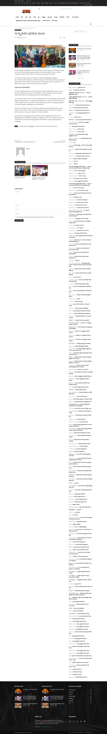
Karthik (70, 483)
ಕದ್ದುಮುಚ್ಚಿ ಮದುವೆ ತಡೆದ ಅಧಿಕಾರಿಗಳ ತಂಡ (83, 153)
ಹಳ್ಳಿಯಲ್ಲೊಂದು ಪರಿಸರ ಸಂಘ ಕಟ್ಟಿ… (82, 218)
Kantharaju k (72, 454)
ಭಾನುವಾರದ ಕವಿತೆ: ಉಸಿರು (79, 225)
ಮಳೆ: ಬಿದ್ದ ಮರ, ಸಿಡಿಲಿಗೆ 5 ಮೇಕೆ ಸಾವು (82, 156)
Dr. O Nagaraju (72, 571)
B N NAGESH (71, 119)
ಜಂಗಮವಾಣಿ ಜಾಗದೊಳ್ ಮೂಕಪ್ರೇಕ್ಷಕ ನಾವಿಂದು (82, 401)
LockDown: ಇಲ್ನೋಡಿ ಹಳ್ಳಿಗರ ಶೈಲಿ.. (80, 526)
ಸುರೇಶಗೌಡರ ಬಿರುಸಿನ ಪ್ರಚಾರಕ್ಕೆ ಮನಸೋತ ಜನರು (25, 142)
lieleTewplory (72, 214)
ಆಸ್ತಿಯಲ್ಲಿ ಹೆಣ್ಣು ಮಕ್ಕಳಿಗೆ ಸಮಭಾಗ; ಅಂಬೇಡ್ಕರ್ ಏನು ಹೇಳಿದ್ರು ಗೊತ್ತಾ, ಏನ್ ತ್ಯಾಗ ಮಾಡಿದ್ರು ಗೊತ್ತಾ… (80, 264)
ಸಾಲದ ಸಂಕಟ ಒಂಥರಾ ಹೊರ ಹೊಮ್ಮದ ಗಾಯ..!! (83, 408)
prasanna (71, 110)
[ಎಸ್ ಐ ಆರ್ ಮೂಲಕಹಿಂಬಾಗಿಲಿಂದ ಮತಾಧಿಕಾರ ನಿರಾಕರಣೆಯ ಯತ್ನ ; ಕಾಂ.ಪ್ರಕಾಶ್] (72, 72)
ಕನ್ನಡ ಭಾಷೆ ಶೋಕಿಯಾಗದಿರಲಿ (79, 494)
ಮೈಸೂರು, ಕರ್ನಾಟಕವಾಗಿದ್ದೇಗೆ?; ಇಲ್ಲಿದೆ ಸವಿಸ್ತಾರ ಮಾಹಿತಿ (81, 655)
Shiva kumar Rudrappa (74, 322)
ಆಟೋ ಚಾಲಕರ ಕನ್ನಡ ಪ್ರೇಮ (79, 608)
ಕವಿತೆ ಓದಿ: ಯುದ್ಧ (82, 175)
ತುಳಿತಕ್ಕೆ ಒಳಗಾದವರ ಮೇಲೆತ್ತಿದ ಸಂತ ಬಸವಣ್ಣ (82, 432)
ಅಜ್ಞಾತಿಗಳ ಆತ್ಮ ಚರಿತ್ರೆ (76, 524)
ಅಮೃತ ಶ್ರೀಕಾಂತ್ (72, 509)
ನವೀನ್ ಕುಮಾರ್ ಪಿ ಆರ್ (73, 404)
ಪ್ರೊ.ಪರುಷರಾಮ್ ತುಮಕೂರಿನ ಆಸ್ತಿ (78, 126)
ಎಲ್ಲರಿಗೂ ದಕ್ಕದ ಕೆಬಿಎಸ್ (77, 669)
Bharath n (71, 320)
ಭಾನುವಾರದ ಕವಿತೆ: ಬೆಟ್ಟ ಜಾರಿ (82, 199)
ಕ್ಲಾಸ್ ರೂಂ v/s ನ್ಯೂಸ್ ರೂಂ (83, 369)
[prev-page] (15, 183)
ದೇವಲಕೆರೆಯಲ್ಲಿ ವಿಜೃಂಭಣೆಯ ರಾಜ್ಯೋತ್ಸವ (82, 590)
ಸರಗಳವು (78, 298)
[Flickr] (77, 721)
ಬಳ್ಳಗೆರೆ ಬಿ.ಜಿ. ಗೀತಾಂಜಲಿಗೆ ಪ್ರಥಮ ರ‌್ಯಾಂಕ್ (80, 556)
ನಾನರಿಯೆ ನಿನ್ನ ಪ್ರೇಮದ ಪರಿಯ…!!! (80, 496)
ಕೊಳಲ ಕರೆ (76, 161)
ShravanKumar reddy (73, 593)
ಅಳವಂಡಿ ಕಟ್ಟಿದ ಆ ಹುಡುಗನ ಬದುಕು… (80, 621)
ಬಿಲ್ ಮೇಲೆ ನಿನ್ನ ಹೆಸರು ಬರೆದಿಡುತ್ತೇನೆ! (81, 308)
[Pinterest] (31, 41)
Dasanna (71, 590)
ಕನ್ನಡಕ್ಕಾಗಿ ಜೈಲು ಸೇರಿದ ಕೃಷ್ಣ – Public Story (77, 92)
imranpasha (71, 134)
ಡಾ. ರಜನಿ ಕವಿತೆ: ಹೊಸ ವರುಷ (78, 187)
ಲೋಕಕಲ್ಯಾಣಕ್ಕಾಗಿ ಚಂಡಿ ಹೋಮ (78, 601)
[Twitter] (87, 5)
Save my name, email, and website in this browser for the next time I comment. (35, 217)
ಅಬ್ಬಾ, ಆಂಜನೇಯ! (77, 583)
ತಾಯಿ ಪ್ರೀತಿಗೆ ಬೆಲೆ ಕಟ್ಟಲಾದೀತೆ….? (81, 448)
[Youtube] (91, 5)
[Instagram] (85, 5)
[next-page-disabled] (18, 183)
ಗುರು (74, 142)
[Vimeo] (89, 5)
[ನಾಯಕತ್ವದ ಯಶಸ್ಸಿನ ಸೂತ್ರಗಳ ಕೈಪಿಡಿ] (72, 50)
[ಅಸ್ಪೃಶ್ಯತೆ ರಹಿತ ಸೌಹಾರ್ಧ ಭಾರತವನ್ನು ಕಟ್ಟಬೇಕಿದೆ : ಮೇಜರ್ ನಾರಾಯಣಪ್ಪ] (40, 170)
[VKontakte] (84, 721)
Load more (80, 78)
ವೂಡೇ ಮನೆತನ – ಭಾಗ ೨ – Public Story (76, 101)
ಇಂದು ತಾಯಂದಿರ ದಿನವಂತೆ (82, 396)
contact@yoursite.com (46, 726)
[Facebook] (83, 5)
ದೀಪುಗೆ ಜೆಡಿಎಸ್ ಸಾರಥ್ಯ (77, 671)
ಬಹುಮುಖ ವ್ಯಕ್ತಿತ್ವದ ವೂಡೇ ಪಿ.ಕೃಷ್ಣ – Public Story (78, 96)
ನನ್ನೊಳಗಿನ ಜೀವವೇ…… (76, 504)
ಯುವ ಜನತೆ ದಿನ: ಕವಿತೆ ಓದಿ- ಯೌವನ (80, 178)
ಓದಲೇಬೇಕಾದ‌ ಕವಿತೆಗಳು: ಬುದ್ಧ (79, 90)
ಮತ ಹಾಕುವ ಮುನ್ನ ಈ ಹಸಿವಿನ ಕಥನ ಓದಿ (82, 105)
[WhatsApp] (34, 41)
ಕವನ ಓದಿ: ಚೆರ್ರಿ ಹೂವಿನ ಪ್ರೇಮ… (80, 170)
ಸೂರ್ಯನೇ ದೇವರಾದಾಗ (81, 419)
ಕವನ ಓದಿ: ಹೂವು (80, 129)
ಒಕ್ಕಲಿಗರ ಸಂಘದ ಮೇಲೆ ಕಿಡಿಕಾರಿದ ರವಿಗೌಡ (81, 547)
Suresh (70, 90)
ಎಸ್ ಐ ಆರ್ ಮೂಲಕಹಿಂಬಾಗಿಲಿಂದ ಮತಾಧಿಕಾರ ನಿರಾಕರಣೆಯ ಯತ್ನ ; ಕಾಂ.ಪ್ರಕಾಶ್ (83, 72)
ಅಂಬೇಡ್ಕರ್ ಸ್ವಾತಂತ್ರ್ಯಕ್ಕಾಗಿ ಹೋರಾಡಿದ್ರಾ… (83, 343)
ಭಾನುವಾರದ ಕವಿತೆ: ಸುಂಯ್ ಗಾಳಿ (82, 202)
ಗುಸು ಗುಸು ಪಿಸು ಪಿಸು (77, 277)
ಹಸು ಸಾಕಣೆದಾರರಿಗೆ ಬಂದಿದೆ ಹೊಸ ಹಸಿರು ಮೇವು (81, 310)
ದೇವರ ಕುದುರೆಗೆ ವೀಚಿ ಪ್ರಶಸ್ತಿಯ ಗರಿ (79, 541)
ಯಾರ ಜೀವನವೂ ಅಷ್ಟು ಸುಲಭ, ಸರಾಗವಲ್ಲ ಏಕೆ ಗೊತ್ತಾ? (82, 399)
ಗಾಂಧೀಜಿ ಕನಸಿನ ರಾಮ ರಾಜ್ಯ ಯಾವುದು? (82, 320)
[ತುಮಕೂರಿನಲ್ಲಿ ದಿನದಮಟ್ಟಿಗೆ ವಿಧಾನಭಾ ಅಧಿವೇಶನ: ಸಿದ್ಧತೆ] (72, 65)
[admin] (16, 37)
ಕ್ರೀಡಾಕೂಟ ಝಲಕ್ (81, 87)
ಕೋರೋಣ (77, 260)
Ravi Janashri (72, 343)
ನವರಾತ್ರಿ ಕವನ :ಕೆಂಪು (77, 197)
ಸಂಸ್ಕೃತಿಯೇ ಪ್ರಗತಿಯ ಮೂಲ (59, 142)
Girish (70, 547)
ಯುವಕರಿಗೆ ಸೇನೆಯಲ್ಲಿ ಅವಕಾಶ (80, 389)
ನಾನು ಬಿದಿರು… (76, 483)
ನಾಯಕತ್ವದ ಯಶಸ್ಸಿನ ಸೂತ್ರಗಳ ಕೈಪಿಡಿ (84, 48)
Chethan (71, 357)
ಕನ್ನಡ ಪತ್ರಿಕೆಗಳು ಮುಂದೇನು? (82, 521)
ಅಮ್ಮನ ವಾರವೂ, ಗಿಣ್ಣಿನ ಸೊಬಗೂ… (80, 501)
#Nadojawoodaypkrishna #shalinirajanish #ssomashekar (46, 126)
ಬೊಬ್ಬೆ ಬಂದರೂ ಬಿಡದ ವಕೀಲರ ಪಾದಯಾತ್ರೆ (83, 119)
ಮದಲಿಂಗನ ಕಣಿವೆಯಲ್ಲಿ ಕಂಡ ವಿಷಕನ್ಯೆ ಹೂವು (82, 313)
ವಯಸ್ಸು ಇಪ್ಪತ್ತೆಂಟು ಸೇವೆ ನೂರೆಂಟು (82, 624)
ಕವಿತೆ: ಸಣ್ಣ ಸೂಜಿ (80, 227)
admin (19, 37)
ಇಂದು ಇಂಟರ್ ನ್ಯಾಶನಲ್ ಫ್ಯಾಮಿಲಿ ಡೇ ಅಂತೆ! (80, 387)
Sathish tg (71, 389)
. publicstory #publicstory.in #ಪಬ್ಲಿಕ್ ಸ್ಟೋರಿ (26, 126)
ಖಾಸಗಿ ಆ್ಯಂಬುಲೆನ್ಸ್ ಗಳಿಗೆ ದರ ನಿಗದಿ (81, 233)
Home (16, 28)
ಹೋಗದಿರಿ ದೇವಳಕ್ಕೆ (83, 446)
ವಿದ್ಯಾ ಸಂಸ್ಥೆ (33, 175)
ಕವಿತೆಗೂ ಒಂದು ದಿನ (81, 173)
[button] (90, 24)
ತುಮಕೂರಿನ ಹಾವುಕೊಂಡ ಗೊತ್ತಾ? (83, 613)
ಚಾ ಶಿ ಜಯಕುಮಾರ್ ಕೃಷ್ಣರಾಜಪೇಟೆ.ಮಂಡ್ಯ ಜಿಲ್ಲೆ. (77, 166)
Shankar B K (71, 474)
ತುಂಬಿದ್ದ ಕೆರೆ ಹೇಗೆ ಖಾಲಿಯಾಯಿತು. (81, 677)
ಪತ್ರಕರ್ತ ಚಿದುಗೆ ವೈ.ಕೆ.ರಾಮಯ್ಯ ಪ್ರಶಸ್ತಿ (80, 158)
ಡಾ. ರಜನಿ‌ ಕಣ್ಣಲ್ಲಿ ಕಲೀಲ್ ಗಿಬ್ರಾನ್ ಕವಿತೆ (81, 181)
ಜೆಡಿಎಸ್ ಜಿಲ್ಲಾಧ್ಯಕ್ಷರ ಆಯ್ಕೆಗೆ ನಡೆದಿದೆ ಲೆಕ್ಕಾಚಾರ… (83, 376)
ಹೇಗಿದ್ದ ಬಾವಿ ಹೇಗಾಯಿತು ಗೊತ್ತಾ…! (84, 443)
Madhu (70, 563)
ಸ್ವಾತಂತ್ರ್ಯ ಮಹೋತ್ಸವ (21, 28)
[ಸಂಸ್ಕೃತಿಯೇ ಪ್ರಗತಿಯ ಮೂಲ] (23, 170)
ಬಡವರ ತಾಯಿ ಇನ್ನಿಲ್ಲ (78, 301)
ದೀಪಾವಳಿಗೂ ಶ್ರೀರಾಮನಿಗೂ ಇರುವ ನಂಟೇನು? (80, 662)
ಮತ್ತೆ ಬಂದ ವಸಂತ (77, 117)
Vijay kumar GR (72, 327)
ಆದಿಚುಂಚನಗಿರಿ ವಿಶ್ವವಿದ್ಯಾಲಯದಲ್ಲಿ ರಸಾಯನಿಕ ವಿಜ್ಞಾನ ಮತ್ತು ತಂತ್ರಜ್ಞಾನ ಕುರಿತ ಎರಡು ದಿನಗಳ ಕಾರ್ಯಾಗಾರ (83, 57)
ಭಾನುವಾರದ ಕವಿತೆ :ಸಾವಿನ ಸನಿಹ (83, 230)
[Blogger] (70, 721)
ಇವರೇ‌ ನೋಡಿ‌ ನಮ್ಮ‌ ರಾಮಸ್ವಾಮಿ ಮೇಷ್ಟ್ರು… (82, 283)
